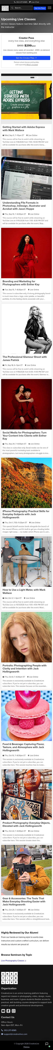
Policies (27, 1047)
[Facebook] (8, 1011)
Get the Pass (40, 8)
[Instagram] (14, 1011)
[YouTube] (3, 1011)
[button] (46, 1043)
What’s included (32, 64)
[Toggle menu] (49, 8)
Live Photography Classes (13, 960)
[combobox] (21, 8)
